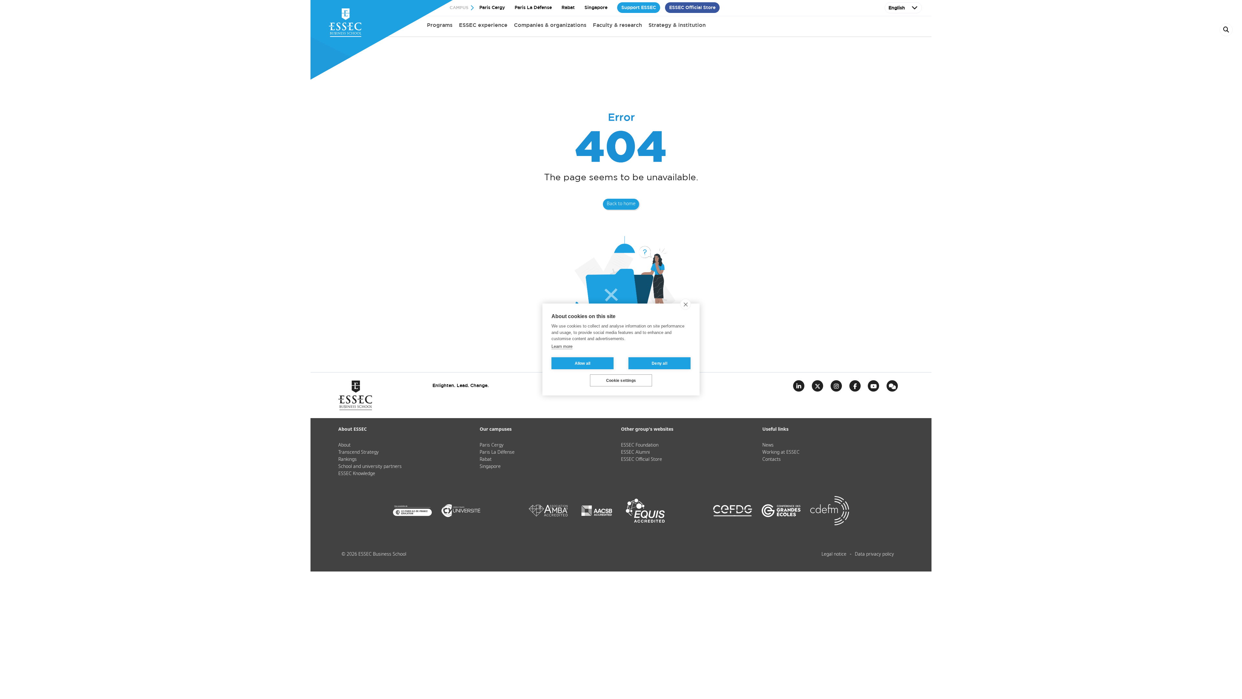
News (768, 445)
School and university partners (370, 466)
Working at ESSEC (781, 452)
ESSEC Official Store (692, 7)
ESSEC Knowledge (356, 473)
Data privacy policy (874, 554)
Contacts (771, 459)
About (344, 445)
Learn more (561, 346)
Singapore (595, 7)
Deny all (659, 363)
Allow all (583, 363)
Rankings (347, 459)
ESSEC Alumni (635, 452)
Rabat (568, 7)
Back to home (621, 203)
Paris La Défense (533, 7)
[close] (685, 304)
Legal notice (834, 554)
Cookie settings (621, 380)
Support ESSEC (638, 7)
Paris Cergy (492, 7)
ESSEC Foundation (640, 445)
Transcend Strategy (358, 452)
